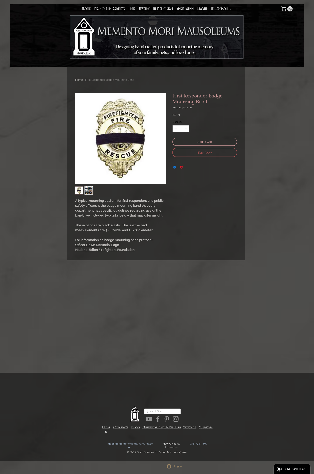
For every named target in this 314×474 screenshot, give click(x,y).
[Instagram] (176, 419)
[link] (287, 8)
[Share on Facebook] (175, 167)
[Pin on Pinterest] (182, 167)
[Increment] (186, 128)
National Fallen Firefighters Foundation (105, 250)
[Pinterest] (167, 419)
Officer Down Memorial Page (97, 245)
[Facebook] (158, 419)
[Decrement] (175, 128)
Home (79, 79)
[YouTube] (149, 419)
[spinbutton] (181, 128)
